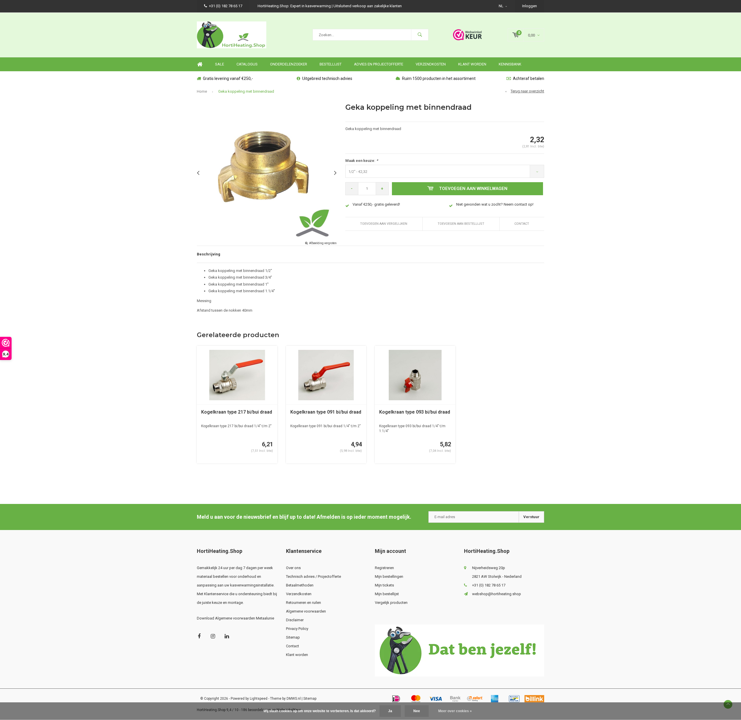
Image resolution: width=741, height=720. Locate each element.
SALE (219, 64)
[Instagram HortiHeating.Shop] (212, 636)
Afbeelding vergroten (323, 243)
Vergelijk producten (391, 602)
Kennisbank (510, 64)
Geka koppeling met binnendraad (246, 91)
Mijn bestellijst (387, 594)
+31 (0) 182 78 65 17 (225, 6)
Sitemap (293, 637)
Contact (521, 224)
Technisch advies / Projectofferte (313, 576)
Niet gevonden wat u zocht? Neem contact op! (494, 204)
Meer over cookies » (455, 711)
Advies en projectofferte (378, 64)
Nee (416, 711)
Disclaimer (295, 620)
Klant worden (472, 64)
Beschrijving (208, 254)
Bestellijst (331, 64)
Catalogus (247, 64)
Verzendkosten (431, 64)
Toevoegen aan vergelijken (383, 224)
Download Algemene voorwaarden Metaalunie (235, 618)
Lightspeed (258, 699)
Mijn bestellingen (389, 576)
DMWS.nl (294, 699)
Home (199, 64)
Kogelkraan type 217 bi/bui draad (236, 412)
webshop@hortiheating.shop (496, 594)
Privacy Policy (297, 628)
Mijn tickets (384, 585)
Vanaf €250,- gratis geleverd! (376, 204)
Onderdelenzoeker (288, 64)
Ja (390, 711)
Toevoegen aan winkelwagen (473, 188)
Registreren (384, 568)
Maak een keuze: (361, 160)
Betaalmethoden (299, 585)
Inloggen (529, 6)
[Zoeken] (419, 35)
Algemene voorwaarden (306, 611)
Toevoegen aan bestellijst (461, 224)
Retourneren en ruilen (303, 602)
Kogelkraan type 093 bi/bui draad (414, 412)
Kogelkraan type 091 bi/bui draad (325, 412)
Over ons (293, 568)
